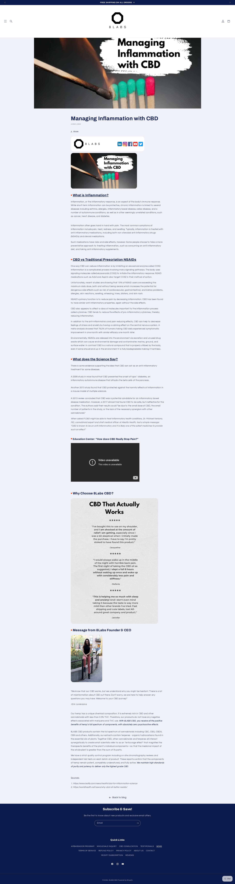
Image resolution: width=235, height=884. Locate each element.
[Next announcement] (230, 2)
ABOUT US (138, 851)
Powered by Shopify (125, 880)
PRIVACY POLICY (123, 851)
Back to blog (119, 797)
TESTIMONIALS (147, 846)
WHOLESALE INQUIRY (107, 846)
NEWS (159, 846)
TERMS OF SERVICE (87, 851)
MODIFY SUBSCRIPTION (112, 855)
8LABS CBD (113, 880)
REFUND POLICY (106, 851)
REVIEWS (129, 855)
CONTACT (150, 851)
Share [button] (75, 132)
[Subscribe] (138, 823)
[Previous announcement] (5, 2)
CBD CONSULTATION (128, 846)
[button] (5, 21)
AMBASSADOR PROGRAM (82, 846)
